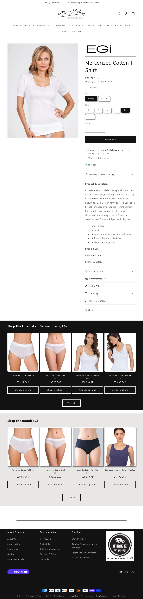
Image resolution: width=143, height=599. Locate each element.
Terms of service (87, 596)
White (91, 98)
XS (91, 111)
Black (104, 98)
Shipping (89, 82)
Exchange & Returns (49, 554)
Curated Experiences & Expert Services (85, 546)
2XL (90, 116)
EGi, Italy (97, 261)
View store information (99, 158)
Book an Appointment (82, 557)
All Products (45, 538)
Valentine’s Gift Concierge (84, 552)
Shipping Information (50, 549)
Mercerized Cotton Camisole (87, 375)
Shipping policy (102, 596)
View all (71, 402)
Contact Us (45, 544)
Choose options (23, 389)
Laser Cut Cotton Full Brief (87, 470)
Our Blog (11, 554)
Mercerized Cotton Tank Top (120, 375)
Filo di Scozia (97, 255)
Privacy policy (72, 596)
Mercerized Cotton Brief (55, 375)
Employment (13, 549)
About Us (11, 538)
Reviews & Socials (15, 559)
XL (125, 110)
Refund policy (59, 596)
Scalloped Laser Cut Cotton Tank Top (120, 470)
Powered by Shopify (44, 596)
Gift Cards (44, 559)
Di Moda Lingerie (29, 596)
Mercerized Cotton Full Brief (23, 375)
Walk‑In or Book (79, 538)
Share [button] (90, 310)
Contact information (118, 596)
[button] (16, 25)
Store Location (14, 544)
